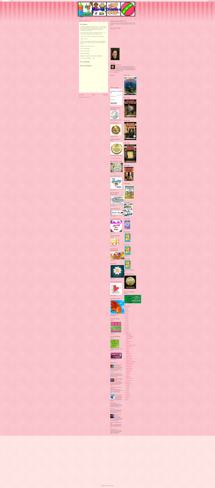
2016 (126, 323)
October (127, 382)
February (127, 395)
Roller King (112, 408)
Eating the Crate (128, 353)
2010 (126, 399)
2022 (126, 313)
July (127, 387)
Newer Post (81, 94)
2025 (126, 308)
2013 (126, 328)
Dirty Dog (127, 350)
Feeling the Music (128, 369)
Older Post (105, 94)
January (127, 397)
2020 (126, 316)
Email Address (113, 96)
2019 (126, 318)
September (128, 383)
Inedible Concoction (129, 368)
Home (93, 94)
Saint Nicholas (128, 371)
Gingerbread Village (129, 346)
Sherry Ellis (112, 29)
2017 (126, 321)
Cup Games (112, 372)
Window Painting (128, 335)
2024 (126, 309)
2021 (126, 315)
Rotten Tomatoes (113, 402)
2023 (126, 311)
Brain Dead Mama (129, 341)
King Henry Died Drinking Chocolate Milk (116, 423)
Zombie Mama (128, 355)
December (128, 333)
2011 (126, 332)
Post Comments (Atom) (87, 97)
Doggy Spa (127, 351)
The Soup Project (113, 429)
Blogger (112, 485)
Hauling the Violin (129, 338)
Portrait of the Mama (129, 364)
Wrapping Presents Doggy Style (131, 361)
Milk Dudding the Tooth (129, 363)
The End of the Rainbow (129, 336)
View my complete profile (114, 72)
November (128, 380)
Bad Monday (128, 373)
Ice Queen (127, 340)
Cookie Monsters (128, 366)
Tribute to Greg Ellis (118, 394)
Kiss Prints (127, 348)
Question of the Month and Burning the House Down (118, 379)
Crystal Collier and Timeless (118, 415)
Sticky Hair (128, 374)
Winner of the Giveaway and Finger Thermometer (115, 388)
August (127, 385)
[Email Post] (93, 58)
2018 (126, 320)
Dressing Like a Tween (129, 360)
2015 (126, 325)
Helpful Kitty (128, 376)
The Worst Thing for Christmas (130, 345)
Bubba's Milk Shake (129, 378)
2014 (126, 327)
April (127, 392)
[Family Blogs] (81, 16)
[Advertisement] (118, 39)
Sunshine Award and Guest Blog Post (118, 365)
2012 (126, 330)
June (127, 388)
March (127, 394)
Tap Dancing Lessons (129, 358)
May (127, 390)
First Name (113, 99)
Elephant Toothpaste (129, 356)
